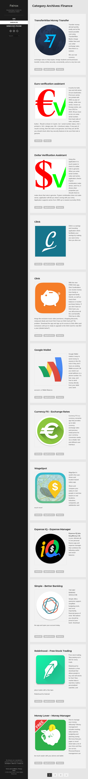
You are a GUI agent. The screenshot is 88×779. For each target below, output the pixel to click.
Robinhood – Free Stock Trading (53, 650)
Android (38, 69)
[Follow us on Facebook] (10, 31)
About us (14, 763)
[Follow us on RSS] (14, 31)
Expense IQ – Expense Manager (52, 529)
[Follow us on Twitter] (17, 31)
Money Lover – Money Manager (52, 715)
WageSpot (40, 468)
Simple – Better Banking (48, 586)
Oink (37, 278)
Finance (60, 69)
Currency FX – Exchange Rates (52, 411)
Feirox (14, 5)
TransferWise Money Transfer (51, 20)
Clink (37, 221)
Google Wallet (42, 349)
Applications (49, 69)
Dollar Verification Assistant (50, 155)
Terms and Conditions (11, 768)
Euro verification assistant (49, 83)
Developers (8, 763)
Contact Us (20, 763)
